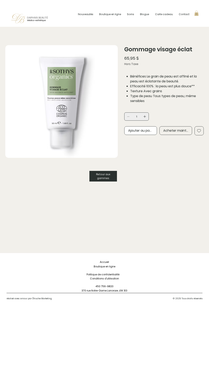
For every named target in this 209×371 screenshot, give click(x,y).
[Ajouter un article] (145, 116)
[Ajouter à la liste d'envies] (199, 130)
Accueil (104, 262)
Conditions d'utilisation (104, 278)
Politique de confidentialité (104, 274)
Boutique (99, 266)
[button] (196, 13)
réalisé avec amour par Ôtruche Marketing (29, 298)
